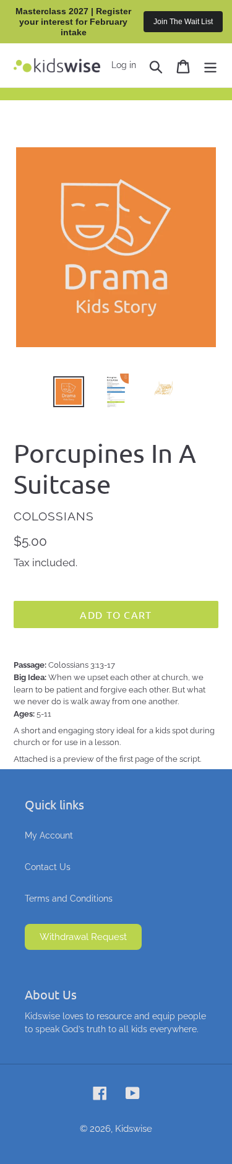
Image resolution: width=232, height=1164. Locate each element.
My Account (49, 835)
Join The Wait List (183, 21)
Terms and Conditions (69, 898)
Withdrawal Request (83, 936)
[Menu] (210, 65)
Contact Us (48, 867)
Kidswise (133, 1128)
